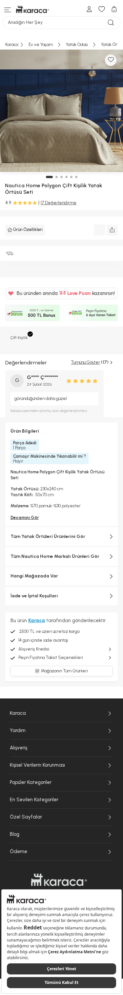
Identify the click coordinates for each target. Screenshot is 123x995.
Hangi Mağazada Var (34, 576)
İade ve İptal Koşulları (34, 596)
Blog (14, 834)
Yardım (18, 730)
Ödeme (18, 851)
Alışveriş (18, 748)
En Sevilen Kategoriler (34, 800)
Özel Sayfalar (26, 817)
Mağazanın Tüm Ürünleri (64, 670)
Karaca (18, 713)
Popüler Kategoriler (30, 782)
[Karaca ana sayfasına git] (59, 880)
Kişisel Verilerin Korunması (37, 765)
